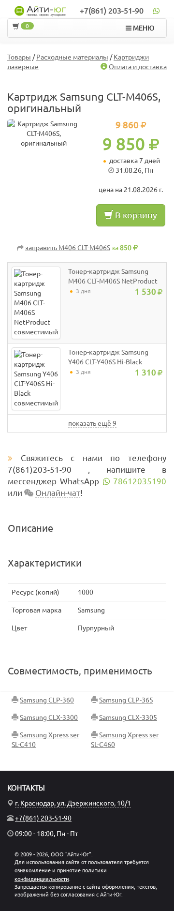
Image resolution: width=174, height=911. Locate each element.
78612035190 (139, 481)
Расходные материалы (72, 57)
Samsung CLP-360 (47, 700)
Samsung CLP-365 (126, 700)
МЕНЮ (142, 28)
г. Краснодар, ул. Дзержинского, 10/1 (73, 803)
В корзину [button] (135, 215)
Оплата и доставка (138, 67)
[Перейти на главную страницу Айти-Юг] (40, 11)
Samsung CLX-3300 (49, 717)
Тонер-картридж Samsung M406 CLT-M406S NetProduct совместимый (113, 281)
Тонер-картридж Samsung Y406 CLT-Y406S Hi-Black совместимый (108, 361)
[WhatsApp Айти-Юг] (156, 10)
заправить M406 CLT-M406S (67, 248)
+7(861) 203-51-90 (112, 10)
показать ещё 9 (92, 423)
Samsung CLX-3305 (128, 717)
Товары (19, 57)
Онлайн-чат (57, 492)
